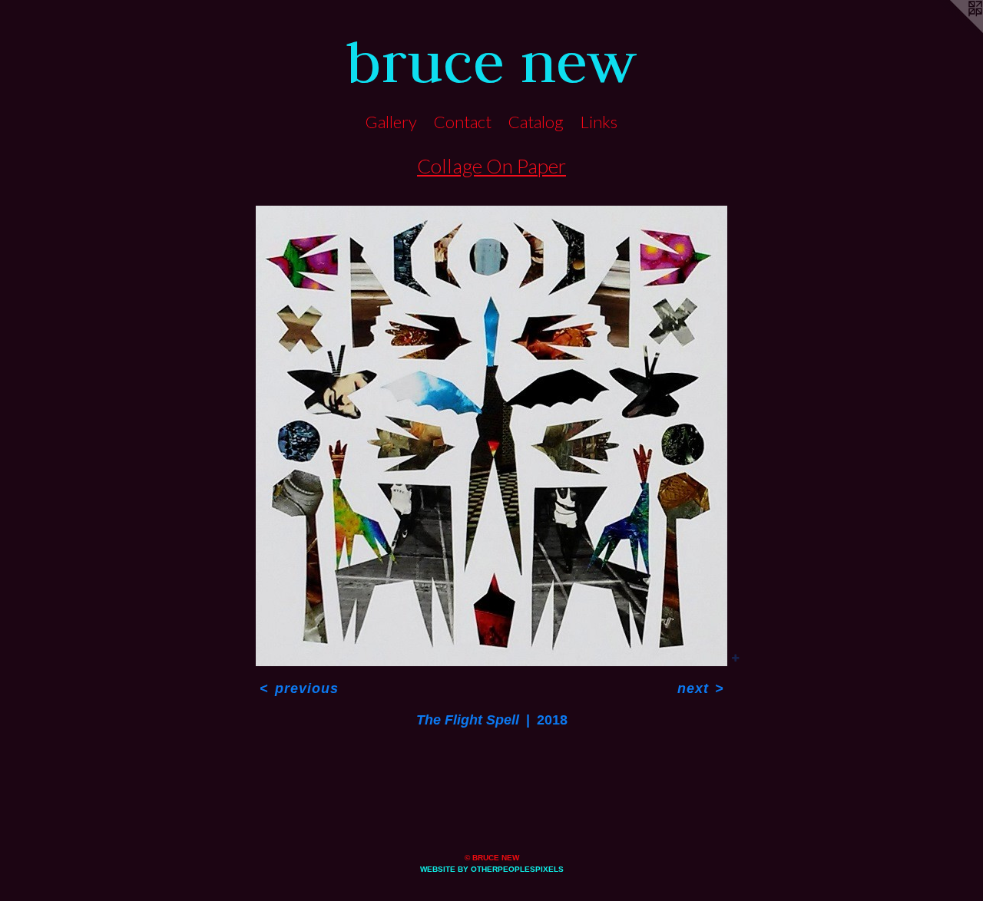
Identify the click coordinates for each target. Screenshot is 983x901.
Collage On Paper (491, 165)
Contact (463, 121)
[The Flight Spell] (491, 436)
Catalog (536, 121)
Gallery (391, 121)
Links (599, 121)
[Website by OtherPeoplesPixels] (952, 30)
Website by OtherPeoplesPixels (492, 869)
